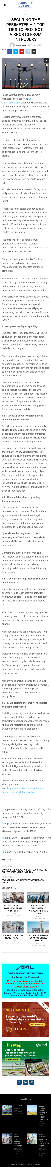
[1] (3, 809)
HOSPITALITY (43, 1153)
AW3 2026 (17, 1108)
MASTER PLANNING (42, 1122)
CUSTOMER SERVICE (43, 1149)
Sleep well (18, 1106)
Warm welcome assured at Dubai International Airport (43, 1140)
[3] (3, 837)
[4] (3, 852)
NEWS (25, 14)
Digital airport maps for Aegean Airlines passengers (18, 1140)
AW (9, 860)
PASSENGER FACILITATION (18, 1112)
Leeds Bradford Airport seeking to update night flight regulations (43, 1112)
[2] (3, 823)
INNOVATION (19, 1152)
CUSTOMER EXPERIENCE (18, 1149)
